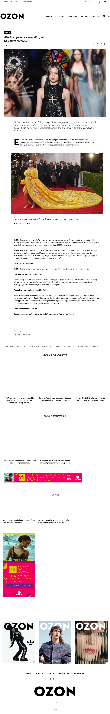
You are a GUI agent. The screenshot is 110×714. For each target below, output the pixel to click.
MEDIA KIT (39, 674)
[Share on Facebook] (93, 43)
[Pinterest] (101, 43)
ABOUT (28, 674)
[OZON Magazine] (12, 16)
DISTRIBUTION (79, 674)
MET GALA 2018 (82, 346)
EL (86, 2)
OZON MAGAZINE (10, 2)
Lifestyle (95, 16)
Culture (84, 16)
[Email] (104, 43)
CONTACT (51, 674)
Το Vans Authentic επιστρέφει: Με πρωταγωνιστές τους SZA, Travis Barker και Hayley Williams (20, 400)
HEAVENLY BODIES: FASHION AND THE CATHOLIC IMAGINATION (28, 346)
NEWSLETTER (27, 2)
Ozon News (72, 16)
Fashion (48, 16)
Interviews (60, 16)
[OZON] (55, 696)
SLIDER (95, 346)
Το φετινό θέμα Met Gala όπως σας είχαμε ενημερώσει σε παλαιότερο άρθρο (44, 296)
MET (57, 346)
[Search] (108, 16)
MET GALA (67, 346)
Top (55, 709)
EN (90, 2)
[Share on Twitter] (97, 43)
